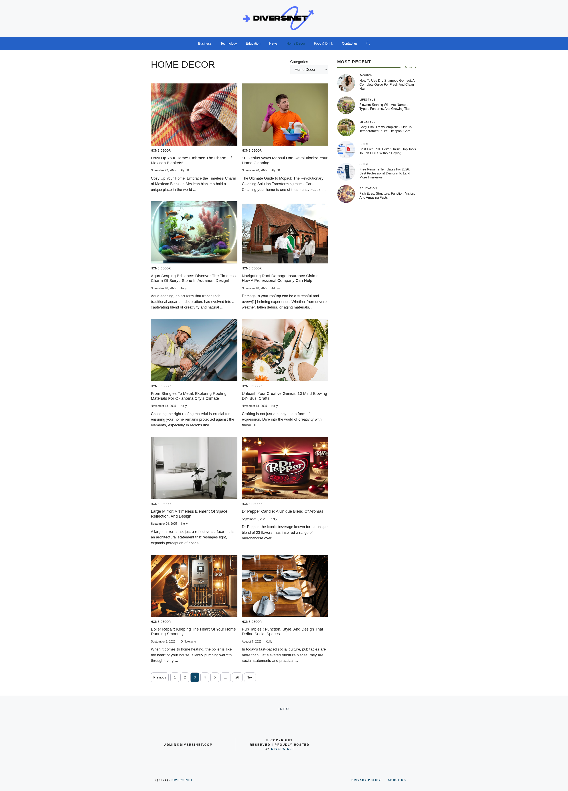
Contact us (350, 43)
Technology (229, 43)
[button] (368, 43)
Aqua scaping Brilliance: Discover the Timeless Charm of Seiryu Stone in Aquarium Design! (193, 278)
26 (237, 677)
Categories (299, 62)
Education (253, 43)
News (273, 43)
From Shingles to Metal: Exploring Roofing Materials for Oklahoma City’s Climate (189, 396)
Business (205, 43)
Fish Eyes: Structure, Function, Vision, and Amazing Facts (387, 195)
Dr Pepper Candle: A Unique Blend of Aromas (282, 511)
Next (250, 677)
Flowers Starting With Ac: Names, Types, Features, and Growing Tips (384, 107)
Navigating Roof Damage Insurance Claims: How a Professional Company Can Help (281, 278)
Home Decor (295, 43)
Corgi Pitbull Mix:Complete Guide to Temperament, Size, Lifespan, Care (385, 129)
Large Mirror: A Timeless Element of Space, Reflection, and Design (190, 513)
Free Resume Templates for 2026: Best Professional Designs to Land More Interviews (384, 173)
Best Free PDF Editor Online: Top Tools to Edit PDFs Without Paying (387, 151)
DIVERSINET (282, 749)
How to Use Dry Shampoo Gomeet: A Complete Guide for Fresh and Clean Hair (386, 84)
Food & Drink (323, 43)
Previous (159, 677)
